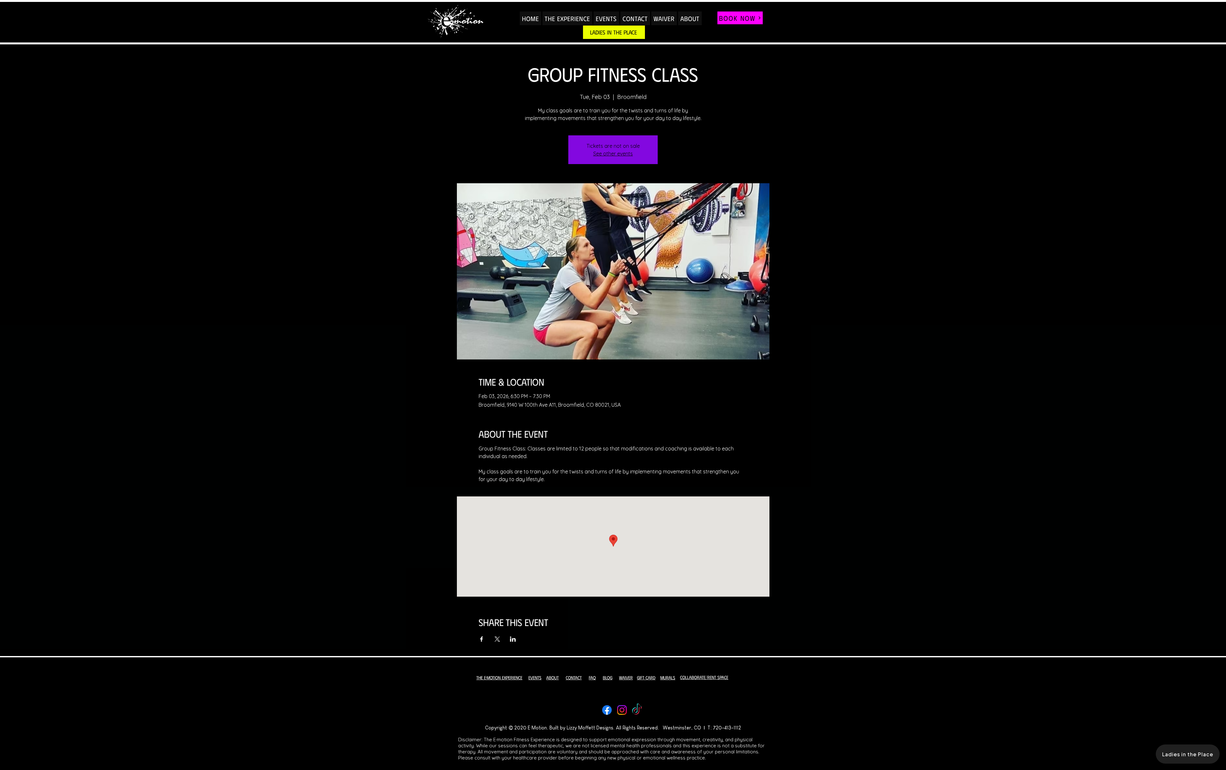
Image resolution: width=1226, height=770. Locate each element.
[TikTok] (637, 710)
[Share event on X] (497, 639)
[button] (690, 18)
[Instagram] (622, 710)
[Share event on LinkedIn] (513, 639)
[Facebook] (607, 710)
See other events (613, 153)
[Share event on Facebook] (482, 639)
